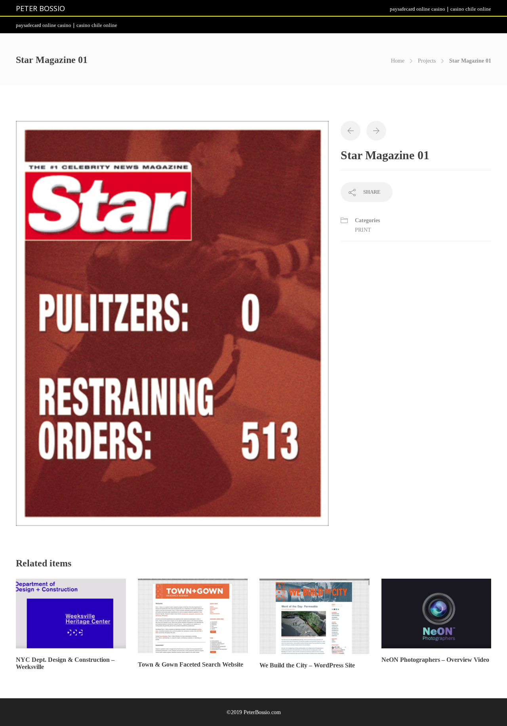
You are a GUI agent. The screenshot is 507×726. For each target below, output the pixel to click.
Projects (427, 61)
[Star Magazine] (172, 327)
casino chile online (470, 9)
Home (397, 61)
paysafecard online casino (417, 9)
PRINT (363, 230)
